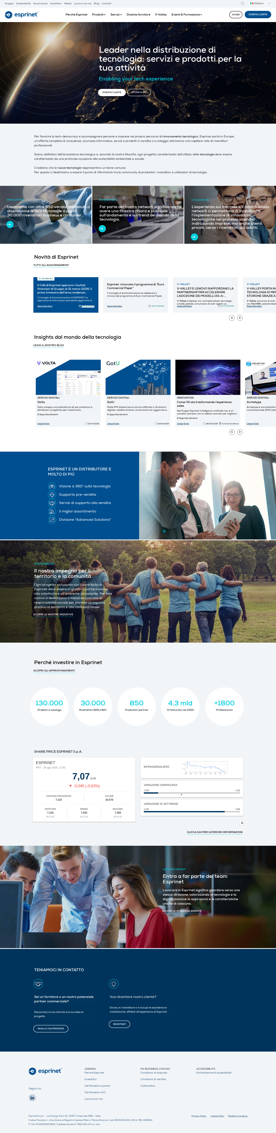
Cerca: (242, 3)
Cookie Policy (217, 1116)
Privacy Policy (199, 1116)
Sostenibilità (23, 4)
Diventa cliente (258, 15)
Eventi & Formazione (186, 14)
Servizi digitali (48, 398)
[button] (260, 4)
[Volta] (68, 377)
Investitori (56, 4)
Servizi (115, 14)
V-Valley (161, 14)
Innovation (185, 398)
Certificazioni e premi (97, 1086)
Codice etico (147, 1086)
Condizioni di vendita (153, 1079)
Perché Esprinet (76, 14)
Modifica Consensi (237, 1116)
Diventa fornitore (138, 14)
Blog (96, 4)
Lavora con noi (83, 4)
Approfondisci (44, 306)
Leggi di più (43, 424)
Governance (40, 4)
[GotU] (138, 377)
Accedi (236, 15)
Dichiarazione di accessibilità (213, 1073)
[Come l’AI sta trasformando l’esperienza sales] (207, 377)
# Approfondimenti (47, 415)
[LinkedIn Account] (33, 1098)
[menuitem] (76, 14)
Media (68, 4)
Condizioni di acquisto (153, 1073)
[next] (240, 318)
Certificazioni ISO (95, 1092)
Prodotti (97, 14)
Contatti (106, 4)
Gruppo (9, 4)
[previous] (232, 318)
